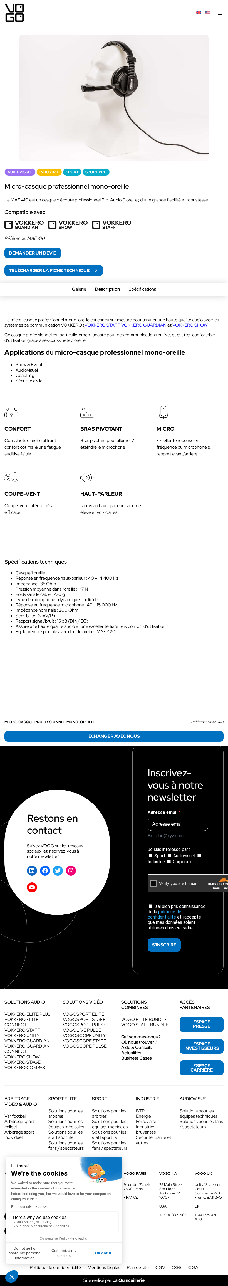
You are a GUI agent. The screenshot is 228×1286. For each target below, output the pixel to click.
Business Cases (136, 1058)
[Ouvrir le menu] (220, 12)
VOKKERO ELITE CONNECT (21, 1022)
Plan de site (138, 1267)
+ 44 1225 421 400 (205, 1217)
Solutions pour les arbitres (65, 1113)
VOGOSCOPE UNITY (84, 1035)
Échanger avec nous (114, 736)
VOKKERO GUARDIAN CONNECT (27, 1048)
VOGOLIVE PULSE (82, 1030)
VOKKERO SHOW (22, 1057)
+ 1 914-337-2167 (172, 1215)
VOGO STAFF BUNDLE (144, 1025)
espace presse (201, 1024)
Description (107, 289)
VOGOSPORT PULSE (84, 1025)
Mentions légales (104, 1267)
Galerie (79, 289)
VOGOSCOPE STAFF (84, 1041)
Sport (160, 855)
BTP (140, 1111)
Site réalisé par (114, 1280)
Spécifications (142, 289)
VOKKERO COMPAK (24, 1067)
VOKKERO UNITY (21, 1035)
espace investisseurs (201, 1046)
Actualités (131, 1053)
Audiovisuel (184, 855)
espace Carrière (201, 1068)
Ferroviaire (146, 1121)
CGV (160, 1267)
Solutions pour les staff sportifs (65, 1134)
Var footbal (15, 1116)
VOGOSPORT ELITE (83, 1014)
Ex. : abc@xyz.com (166, 835)
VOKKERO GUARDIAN (27, 1041)
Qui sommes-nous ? (141, 1037)
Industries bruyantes (146, 1129)
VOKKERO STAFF (22, 1030)
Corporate (182, 861)
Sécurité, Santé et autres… (153, 1140)
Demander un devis (32, 253)
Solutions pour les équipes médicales (66, 1124)
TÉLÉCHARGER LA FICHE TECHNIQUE (49, 270)
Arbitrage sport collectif (19, 1124)
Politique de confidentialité (55, 1267)
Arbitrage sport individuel (19, 1134)
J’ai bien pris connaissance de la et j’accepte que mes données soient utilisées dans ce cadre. (176, 917)
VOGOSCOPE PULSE (85, 1046)
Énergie (143, 1116)
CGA (193, 1267)
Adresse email (163, 812)
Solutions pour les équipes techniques (198, 1113)
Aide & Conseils (136, 1047)
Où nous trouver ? (139, 1042)
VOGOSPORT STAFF (84, 1019)
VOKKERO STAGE (22, 1062)
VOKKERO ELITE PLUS (27, 1014)
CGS (177, 1267)
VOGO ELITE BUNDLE (144, 1019)
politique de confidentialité (164, 914)
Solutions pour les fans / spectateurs (66, 1145)
